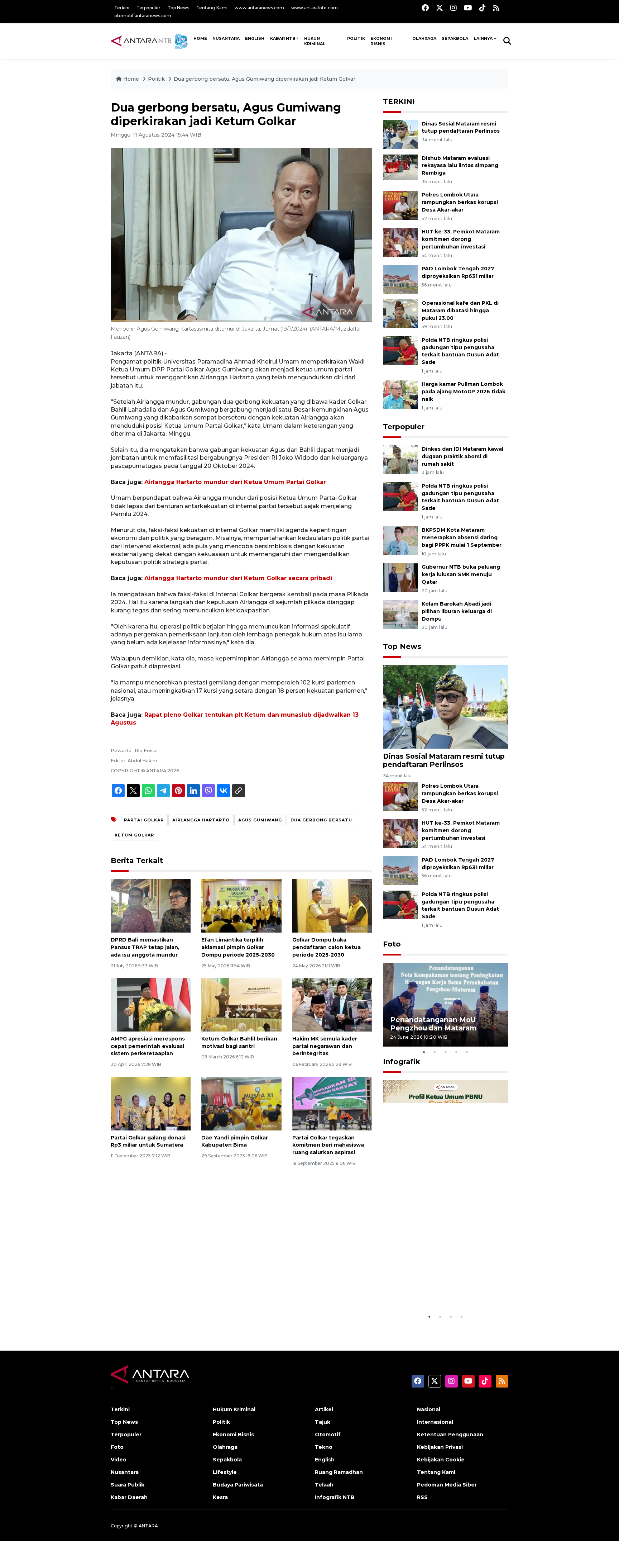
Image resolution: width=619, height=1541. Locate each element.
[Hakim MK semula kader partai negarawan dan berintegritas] (332, 1004)
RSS (422, 1497)
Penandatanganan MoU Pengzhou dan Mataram (433, 1023)
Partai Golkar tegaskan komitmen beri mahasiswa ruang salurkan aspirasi (328, 1145)
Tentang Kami (211, 7)
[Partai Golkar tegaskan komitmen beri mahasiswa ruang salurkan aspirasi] (332, 1103)
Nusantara (125, 1472)
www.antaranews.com (259, 7)
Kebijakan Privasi (440, 1447)
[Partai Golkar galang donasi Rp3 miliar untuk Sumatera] (151, 1103)
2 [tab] (434, 1052)
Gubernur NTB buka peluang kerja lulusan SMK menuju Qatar (461, 574)
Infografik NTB (335, 1497)
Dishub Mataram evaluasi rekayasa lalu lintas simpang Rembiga (460, 165)
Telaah (324, 1484)
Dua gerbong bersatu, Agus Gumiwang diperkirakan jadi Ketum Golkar (264, 79)
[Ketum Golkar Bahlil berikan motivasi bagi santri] (241, 1004)
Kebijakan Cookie (441, 1459)
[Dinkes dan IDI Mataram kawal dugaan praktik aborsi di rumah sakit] (400, 459)
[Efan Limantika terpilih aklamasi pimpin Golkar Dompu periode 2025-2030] (241, 905)
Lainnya (483, 38)
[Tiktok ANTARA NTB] (482, 7)
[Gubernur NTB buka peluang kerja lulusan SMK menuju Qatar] (400, 577)
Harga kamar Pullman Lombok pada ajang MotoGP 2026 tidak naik (463, 391)
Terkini (121, 7)
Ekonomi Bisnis (381, 41)
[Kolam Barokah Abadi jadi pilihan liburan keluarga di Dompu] (400, 614)
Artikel (324, 1409)
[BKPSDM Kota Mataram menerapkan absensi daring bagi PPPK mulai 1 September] (400, 540)
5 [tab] (467, 1052)
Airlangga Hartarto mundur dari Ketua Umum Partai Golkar (235, 482)
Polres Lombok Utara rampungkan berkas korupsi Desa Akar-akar (460, 202)
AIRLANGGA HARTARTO (201, 819)
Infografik (401, 1061)
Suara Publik (127, 1484)
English (325, 1459)
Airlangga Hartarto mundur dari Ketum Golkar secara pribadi (238, 578)
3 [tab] (445, 1052)
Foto (392, 944)
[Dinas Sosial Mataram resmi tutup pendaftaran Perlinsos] (400, 134)
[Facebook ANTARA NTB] (425, 7)
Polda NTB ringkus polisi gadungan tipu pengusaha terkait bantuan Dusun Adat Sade (460, 497)
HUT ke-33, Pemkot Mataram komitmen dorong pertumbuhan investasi (461, 239)
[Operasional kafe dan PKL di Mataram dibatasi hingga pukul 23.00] (400, 313)
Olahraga (424, 38)
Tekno (323, 1447)
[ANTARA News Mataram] (151, 40)
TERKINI (399, 101)
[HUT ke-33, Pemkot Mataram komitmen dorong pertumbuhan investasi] (400, 241)
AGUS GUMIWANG (260, 819)
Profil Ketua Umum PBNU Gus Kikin (443, 1291)
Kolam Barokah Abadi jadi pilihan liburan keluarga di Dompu (457, 611)
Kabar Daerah (129, 1497)
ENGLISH (254, 38)
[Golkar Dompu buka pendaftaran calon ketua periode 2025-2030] (332, 905)
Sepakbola (455, 38)
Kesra (220, 1497)
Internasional (435, 1422)
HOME (200, 38)
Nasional (428, 1409)
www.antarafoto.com (314, 7)
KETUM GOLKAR (134, 835)
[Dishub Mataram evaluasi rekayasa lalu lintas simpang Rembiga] (400, 168)
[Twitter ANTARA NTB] (439, 7)
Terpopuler (148, 7)
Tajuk (322, 1422)
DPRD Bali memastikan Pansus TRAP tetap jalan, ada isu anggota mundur (145, 947)
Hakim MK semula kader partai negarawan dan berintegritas (324, 1046)
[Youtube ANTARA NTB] (468, 7)
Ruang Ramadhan (339, 1472)
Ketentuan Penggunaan (450, 1434)
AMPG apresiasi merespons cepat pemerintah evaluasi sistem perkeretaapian (148, 1046)
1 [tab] (424, 1052)
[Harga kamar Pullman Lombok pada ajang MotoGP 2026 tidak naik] (400, 394)
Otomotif (328, 1434)
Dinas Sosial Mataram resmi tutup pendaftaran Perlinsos (444, 760)
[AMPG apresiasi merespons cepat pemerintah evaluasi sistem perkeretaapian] (151, 1004)
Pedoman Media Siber (447, 1484)
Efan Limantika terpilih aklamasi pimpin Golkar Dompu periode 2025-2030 (238, 947)
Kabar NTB (283, 38)
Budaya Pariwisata (238, 1484)
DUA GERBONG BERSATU (321, 819)
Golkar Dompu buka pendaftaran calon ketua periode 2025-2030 (326, 947)
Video (118, 1459)
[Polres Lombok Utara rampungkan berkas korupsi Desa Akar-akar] (400, 205)
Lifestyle (225, 1472)
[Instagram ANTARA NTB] (453, 7)
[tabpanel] (445, 1004)
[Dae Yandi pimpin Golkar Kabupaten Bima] (241, 1103)
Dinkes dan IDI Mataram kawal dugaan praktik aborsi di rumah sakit (462, 456)
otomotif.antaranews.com (142, 15)
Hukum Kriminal (314, 41)
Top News (178, 7)
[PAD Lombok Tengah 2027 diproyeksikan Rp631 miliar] (400, 278)
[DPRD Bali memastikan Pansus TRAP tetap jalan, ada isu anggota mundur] (151, 905)
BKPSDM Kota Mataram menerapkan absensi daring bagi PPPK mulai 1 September (462, 537)
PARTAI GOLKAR (144, 819)
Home (131, 79)
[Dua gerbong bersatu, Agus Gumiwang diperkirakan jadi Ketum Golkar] (445, 706)
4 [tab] (456, 1052)
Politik (356, 38)
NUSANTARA (226, 38)
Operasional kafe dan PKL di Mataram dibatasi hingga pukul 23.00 (460, 310)
